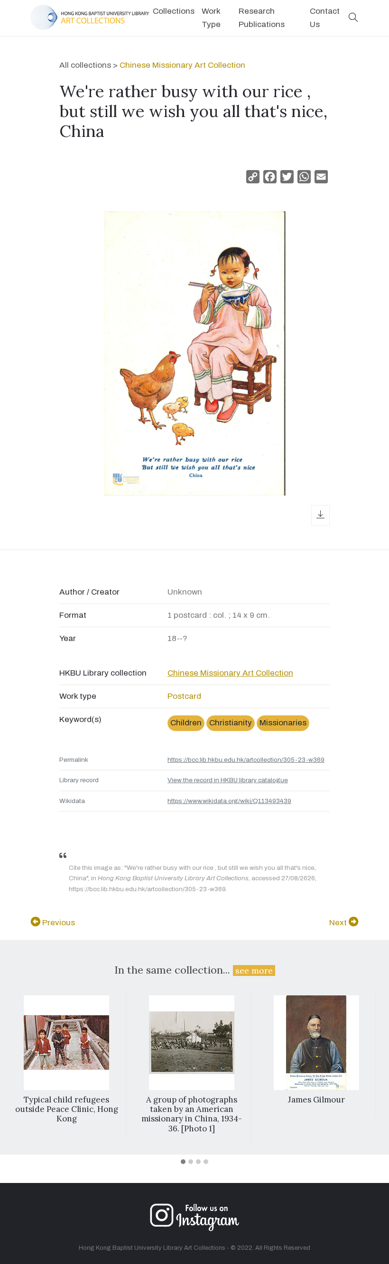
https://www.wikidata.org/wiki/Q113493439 (229, 800)
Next (339, 922)
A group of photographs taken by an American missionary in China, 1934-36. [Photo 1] (191, 1114)
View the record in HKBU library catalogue (227, 780)
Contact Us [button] (325, 18)
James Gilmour (316, 1099)
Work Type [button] (211, 18)
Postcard (184, 696)
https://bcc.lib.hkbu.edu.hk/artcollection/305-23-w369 (245, 759)
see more (254, 970)
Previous (57, 922)
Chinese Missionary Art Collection (182, 65)
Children (186, 722)
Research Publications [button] (262, 18)
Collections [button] (173, 11)
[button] (353, 18)
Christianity (230, 722)
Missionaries (282, 722)
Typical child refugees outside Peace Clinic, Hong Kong (66, 1109)
